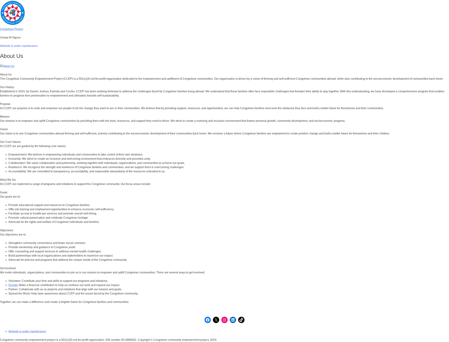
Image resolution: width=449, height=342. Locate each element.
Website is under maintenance (19, 45)
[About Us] (7, 66)
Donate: (13, 285)
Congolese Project (11, 29)
